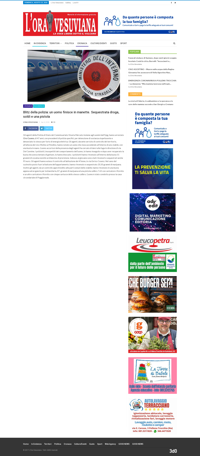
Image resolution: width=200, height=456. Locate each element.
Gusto (113, 43)
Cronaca (82, 43)
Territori (54, 43)
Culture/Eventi (98, 43)
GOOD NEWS (124, 444)
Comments (135, 94)
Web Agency (110, 444)
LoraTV (75, 3)
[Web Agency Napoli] (173, 451)
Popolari (134, 52)
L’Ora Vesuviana (57, 3)
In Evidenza (40, 43)
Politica (69, 43)
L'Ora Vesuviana (136, 64)
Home (27, 43)
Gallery (68, 3)
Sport (123, 43)
